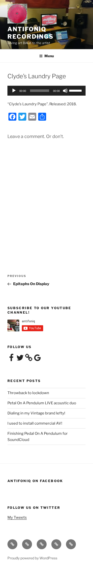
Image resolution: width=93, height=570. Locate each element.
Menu (49, 56)
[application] (46, 91)
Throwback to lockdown (28, 393)
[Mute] (65, 90)
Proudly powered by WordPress (32, 558)
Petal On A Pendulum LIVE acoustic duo (41, 403)
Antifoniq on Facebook (35, 481)
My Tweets (17, 517)
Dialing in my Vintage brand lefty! (36, 413)
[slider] (76, 90)
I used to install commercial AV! (34, 423)
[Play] (13, 90)
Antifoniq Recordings (30, 33)
